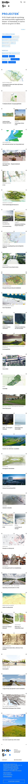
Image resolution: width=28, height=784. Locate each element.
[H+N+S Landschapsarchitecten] (6, 752)
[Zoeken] (21, 2)
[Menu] (24, 2)
